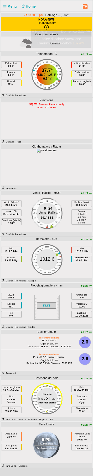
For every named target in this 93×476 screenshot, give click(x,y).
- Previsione (19, 95)
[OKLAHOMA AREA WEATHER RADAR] (47, 150)
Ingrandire (10, 188)
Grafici (8, 95)
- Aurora (21, 419)
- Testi (18, 141)
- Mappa (31, 280)
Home (31, 6)
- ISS (50, 419)
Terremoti (10, 373)
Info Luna (10, 419)
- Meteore (31, 419)
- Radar (31, 327)
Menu (12, 6)
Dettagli (9, 141)
